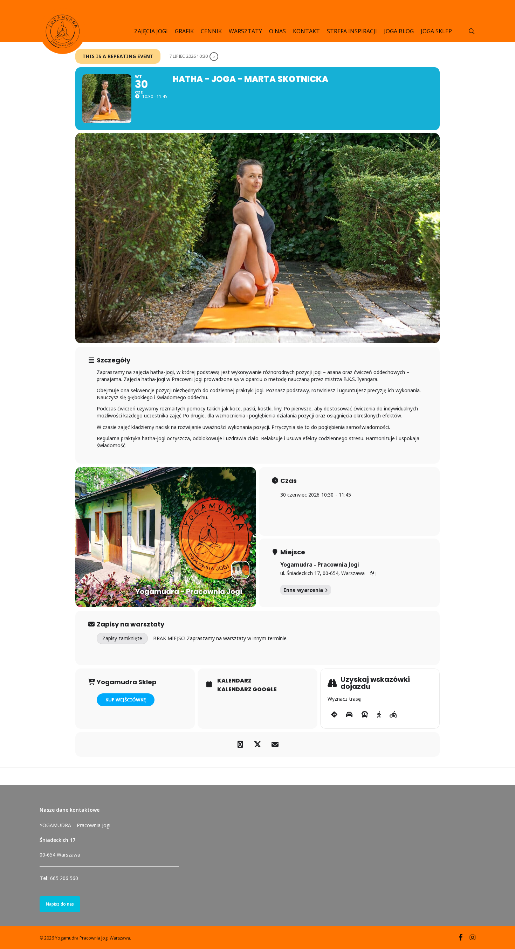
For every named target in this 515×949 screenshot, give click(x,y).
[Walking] (378, 714)
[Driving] (349, 714)
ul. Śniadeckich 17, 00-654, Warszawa (322, 573)
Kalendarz (234, 680)
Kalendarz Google (247, 689)
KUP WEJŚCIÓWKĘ (125, 700)
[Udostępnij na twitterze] (257, 744)
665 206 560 (64, 878)
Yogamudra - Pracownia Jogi (319, 564)
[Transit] (365, 714)
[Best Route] (334, 714)
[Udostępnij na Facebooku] (240, 744)
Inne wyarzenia (303, 590)
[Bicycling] (393, 714)
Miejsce (292, 552)
